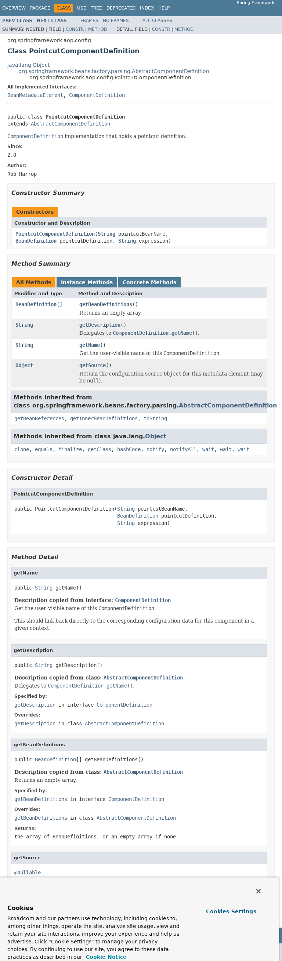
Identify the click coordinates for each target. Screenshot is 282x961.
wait (208, 449)
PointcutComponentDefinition (55, 234)
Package (40, 8)
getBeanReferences (39, 418)
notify (155, 449)
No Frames (116, 20)
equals (44, 449)
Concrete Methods (149, 282)
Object (24, 365)
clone (21, 449)
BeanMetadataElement (35, 95)
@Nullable (27, 872)
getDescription (99, 325)
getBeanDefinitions (105, 304)
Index (147, 8)
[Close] (258, 891)
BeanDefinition (36, 241)
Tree (96, 8)
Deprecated (120, 8)
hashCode (129, 449)
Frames (89, 20)
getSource (92, 365)
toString (155, 418)
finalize (70, 449)
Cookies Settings (231, 911)
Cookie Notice (105, 957)
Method (97, 29)
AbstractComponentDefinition (70, 124)
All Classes (157, 20)
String (106, 234)
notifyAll (183, 449)
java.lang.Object (28, 65)
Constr (75, 29)
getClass (99, 449)
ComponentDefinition (97, 95)
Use (81, 8)
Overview (14, 8)
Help (164, 8)
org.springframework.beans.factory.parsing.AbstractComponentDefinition (113, 71)
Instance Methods (87, 282)
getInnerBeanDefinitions (104, 418)
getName (89, 345)
